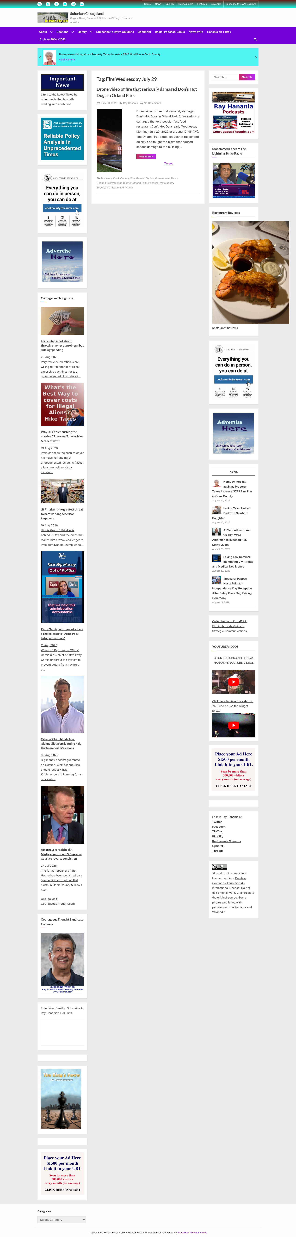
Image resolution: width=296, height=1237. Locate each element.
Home (147, 4)
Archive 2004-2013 (52, 39)
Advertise (216, 4)
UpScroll (218, 846)
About (43, 32)
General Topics (145, 178)
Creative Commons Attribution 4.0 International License (229, 883)
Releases (153, 182)
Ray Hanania (130, 102)
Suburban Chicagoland (87, 13)
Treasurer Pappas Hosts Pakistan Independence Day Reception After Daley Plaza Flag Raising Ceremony (232, 588)
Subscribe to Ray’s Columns (241, 4)
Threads (217, 850)
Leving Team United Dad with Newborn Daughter (231, 513)
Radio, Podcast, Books (170, 32)
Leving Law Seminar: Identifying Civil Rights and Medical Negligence (232, 561)
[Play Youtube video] (233, 682)
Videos (129, 187)
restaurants (166, 182)
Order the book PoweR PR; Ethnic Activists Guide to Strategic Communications (229, 626)
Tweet (168, 163)
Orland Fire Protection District (114, 182)
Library (82, 32)
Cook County (67, 59)
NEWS (234, 471)
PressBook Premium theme (192, 1232)
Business (106, 178)
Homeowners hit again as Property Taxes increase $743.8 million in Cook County (110, 54)
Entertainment (185, 4)
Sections (62, 32)
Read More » (147, 157)
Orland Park (140, 182)
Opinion (169, 4)
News (158, 4)
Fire (132, 178)
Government (162, 178)
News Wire (196, 32)
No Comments (152, 103)
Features (202, 4)
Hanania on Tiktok (219, 32)
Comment (144, 32)
